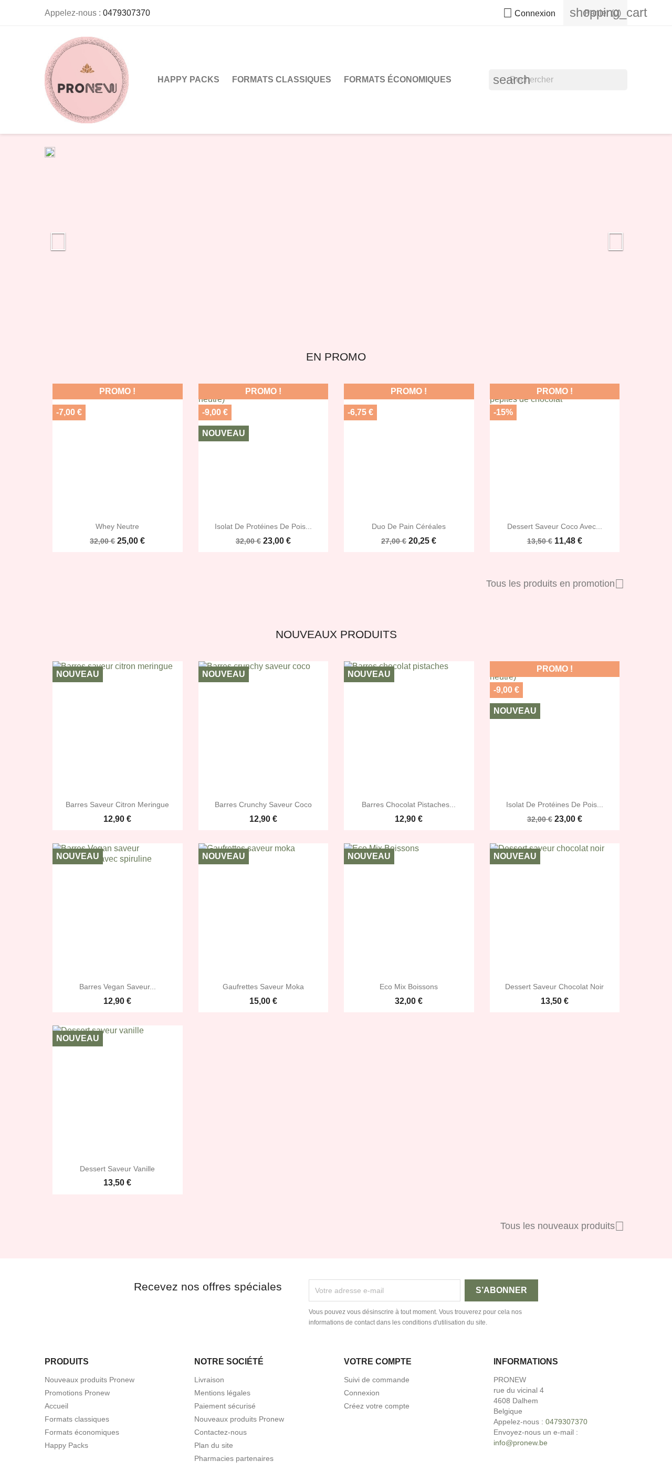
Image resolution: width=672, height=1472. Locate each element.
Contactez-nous (220, 1432)
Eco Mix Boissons (409, 986)
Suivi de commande (377, 1379)
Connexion (362, 1393)
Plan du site (213, 1445)
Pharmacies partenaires (234, 1458)
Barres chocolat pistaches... (409, 804)
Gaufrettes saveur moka (263, 986)
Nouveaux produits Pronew (89, 1379)
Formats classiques (281, 79)
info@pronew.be (521, 1442)
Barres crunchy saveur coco (263, 804)
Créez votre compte (377, 1406)
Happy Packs (188, 79)
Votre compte (378, 1361)
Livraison (209, 1379)
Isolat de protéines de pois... (263, 526)
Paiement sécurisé (225, 1406)
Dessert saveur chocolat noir (554, 986)
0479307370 (126, 12)
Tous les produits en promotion (555, 584)
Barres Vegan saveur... (117, 986)
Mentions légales (222, 1393)
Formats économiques (398, 79)
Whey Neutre (117, 526)
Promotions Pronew (77, 1393)
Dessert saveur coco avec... (554, 526)
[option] (336, 236)
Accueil (56, 1406)
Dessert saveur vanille (117, 1168)
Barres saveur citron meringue (117, 804)
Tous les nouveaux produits (562, 1226)
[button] (88, 236)
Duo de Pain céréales (409, 526)
